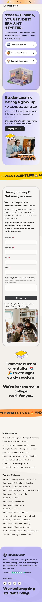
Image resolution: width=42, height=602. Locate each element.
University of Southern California (16, 520)
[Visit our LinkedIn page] (19, 583)
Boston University (9, 516)
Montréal (32, 449)
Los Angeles (16, 438)
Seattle (25, 441)
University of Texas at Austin (14, 494)
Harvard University (10, 479)
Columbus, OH (8, 463)
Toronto (35, 438)
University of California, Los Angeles (17, 483)
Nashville (28, 460)
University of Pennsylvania (13, 505)
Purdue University (31, 531)
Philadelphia (23, 449)
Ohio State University (27, 516)
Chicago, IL (26, 438)
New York (6, 438)
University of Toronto (11, 509)
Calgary (24, 456)
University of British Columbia (15, 512)
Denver (28, 452)
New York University (27, 479)
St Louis (32, 467)
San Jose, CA (7, 452)
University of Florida (10, 498)
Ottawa (16, 456)
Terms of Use (9, 306)
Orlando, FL (33, 456)
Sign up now (13, 128)
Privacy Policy (23, 306)
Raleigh (12, 460)
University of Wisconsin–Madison (16, 527)
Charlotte (20, 460)
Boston (18, 441)
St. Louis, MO (22, 467)
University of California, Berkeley (16, 487)
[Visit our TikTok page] (5, 583)
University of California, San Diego (16, 523)
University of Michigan (11, 490)
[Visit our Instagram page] (9, 583)
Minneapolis (7, 456)
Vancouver (21, 445)
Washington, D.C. (9, 445)
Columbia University (30, 490)
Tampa (5, 460)
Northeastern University (12, 531)
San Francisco (8, 441)
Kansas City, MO (9, 467)
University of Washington (13, 501)
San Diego (31, 445)
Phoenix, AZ (19, 452)
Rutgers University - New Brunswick (17, 534)
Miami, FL (6, 449)
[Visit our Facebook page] (14, 583)
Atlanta (14, 449)
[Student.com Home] (10, 6)
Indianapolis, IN (21, 463)
